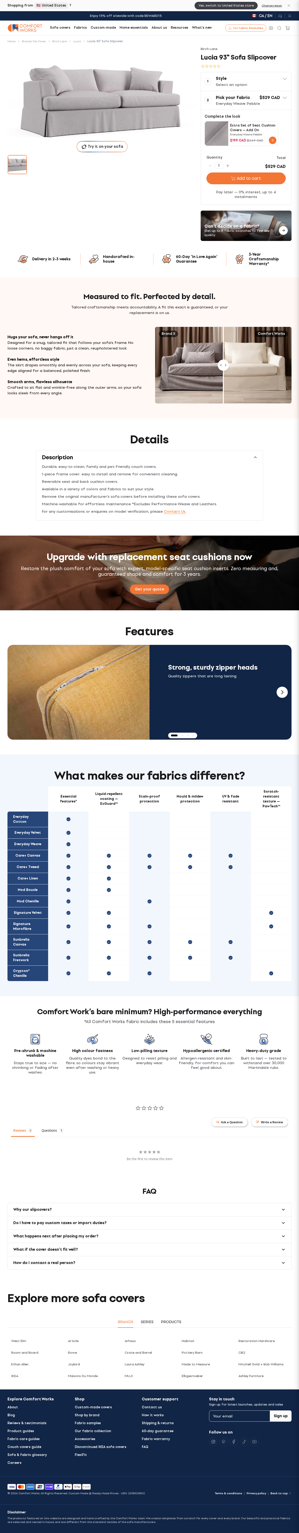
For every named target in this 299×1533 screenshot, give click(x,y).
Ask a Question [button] (232, 1122)
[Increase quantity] (227, 165)
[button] (246, 81)
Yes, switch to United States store (226, 5)
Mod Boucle (28, 890)
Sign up (281, 1416)
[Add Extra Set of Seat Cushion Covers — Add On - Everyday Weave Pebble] (272, 140)
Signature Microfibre (22, 926)
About (12, 1407)
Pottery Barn (192, 1353)
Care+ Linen (28, 878)
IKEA (14, 1376)
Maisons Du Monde (83, 1376)
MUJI (129, 1376)
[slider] (223, 365)
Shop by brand (87, 1415)
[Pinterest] (223, 1442)
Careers (14, 1463)
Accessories (85, 1439)
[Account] (288, 16)
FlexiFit (81, 1455)
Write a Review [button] (272, 1122)
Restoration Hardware (256, 1341)
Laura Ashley (134, 1364)
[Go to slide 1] (17, 164)
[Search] (279, 28)
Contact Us (174, 511)
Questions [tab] (49, 1130)
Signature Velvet (28, 913)
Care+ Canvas (27, 856)
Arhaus (130, 1341)
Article (73, 1341)
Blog (11, 1415)
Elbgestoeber (192, 1376)
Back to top (279, 1493)
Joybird (74, 1364)
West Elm (18, 1341)
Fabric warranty (156, 1439)
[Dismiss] (289, 5)
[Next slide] (282, 692)
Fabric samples (88, 1423)
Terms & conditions (228, 1493)
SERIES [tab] (147, 1322)
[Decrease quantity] (210, 165)
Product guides (20, 1431)
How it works (153, 1415)
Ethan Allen (19, 1364)
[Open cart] (288, 28)
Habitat (188, 1341)
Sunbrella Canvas (21, 942)
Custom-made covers (93, 1407)
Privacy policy (256, 1493)
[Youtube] (254, 1442)
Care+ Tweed (28, 867)
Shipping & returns (158, 1423)
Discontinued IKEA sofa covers (100, 1447)
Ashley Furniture (250, 1376)
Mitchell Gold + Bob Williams (261, 1364)
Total (281, 158)
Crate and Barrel (138, 1353)
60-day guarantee (157, 1431)
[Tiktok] (244, 1442)
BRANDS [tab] (125, 1322)
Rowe (72, 1353)
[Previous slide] (16, 692)
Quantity (214, 157)
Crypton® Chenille (21, 973)
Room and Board (24, 1353)
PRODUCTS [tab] (171, 1322)
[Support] (280, 16)
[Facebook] (234, 1442)
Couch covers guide (24, 1447)
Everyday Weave (27, 844)
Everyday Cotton (21, 819)
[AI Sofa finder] (271, 28)
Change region (272, 5)
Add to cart (249, 178)
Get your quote (149, 589)
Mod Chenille (28, 901)
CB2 (241, 1353)
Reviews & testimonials (26, 1423)
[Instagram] (213, 1442)
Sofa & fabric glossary (27, 1455)
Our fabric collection (93, 1431)
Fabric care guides (23, 1439)
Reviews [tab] (19, 1130)
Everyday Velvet (27, 833)
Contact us (152, 1407)
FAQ (145, 1447)
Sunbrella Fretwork (21, 957)
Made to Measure (196, 1364)
